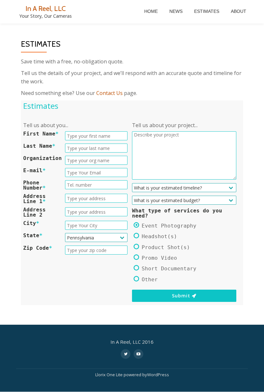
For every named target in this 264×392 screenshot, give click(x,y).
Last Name (39, 146)
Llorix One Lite (109, 375)
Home (151, 11)
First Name (41, 133)
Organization (42, 158)
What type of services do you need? (177, 213)
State (32, 235)
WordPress (158, 375)
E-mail (34, 170)
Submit (182, 296)
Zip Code (37, 248)
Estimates (206, 11)
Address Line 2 (34, 212)
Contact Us (109, 93)
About (238, 11)
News (176, 11)
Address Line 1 (34, 199)
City (31, 223)
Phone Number (34, 185)
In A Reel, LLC (45, 8)
